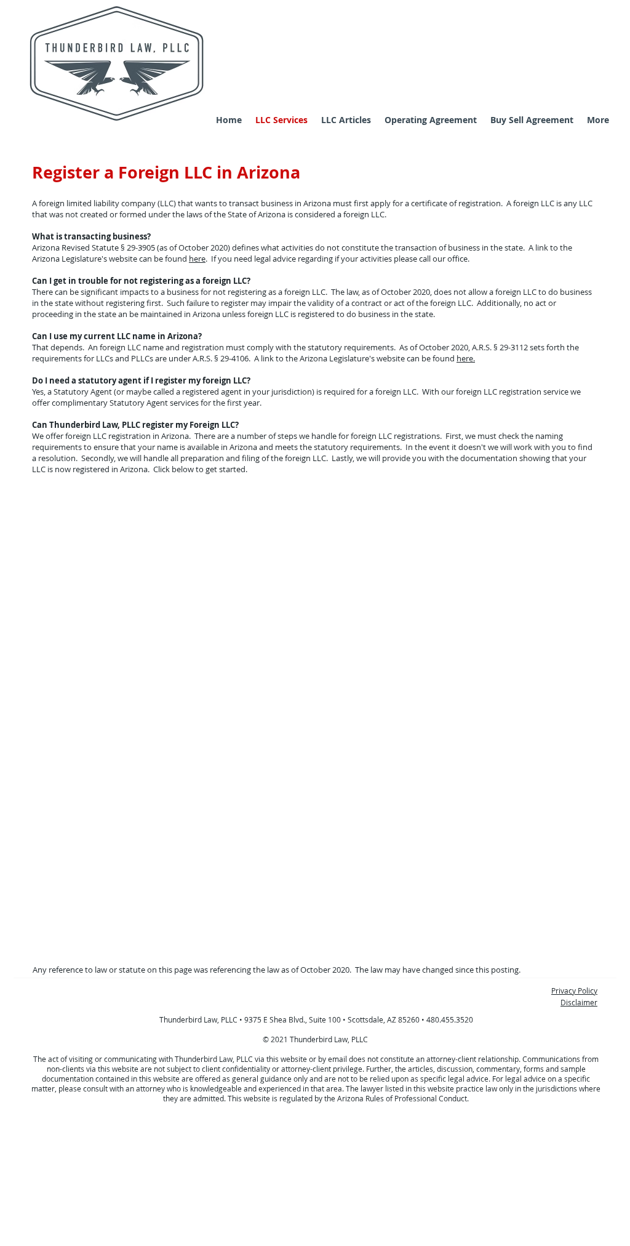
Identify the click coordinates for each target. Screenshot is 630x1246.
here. (466, 358)
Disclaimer (578, 1002)
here (197, 258)
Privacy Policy (574, 990)
